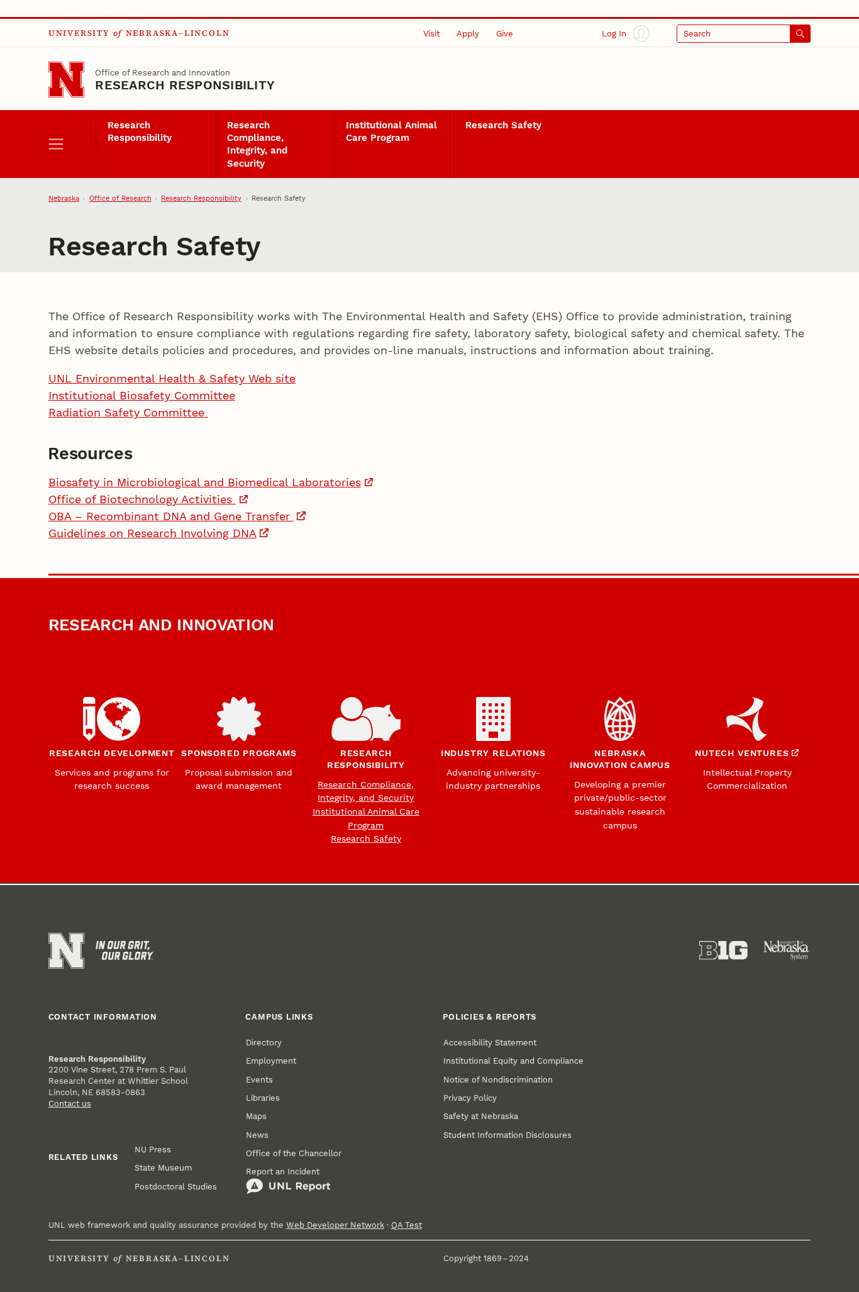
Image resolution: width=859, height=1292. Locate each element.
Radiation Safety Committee (128, 412)
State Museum (163, 1167)
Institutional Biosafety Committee (141, 395)
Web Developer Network (335, 1225)
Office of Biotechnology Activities (142, 499)
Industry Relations (493, 753)
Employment (271, 1060)
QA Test (406, 1225)
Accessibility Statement (489, 1042)
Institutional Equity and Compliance (513, 1060)
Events (259, 1079)
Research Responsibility (185, 84)
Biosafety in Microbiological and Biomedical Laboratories (204, 482)
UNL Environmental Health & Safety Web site (172, 378)
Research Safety (503, 125)
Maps (256, 1116)
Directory (264, 1042)
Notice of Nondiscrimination (498, 1079)
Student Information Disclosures (507, 1135)
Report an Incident (282, 1171)
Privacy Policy (470, 1098)
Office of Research (120, 198)
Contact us (69, 1103)
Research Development (112, 753)
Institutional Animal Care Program (391, 131)
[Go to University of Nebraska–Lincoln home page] (66, 79)
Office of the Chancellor (293, 1153)
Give (504, 33)
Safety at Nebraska (480, 1116)
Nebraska (63, 198)
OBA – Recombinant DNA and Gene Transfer (171, 516)
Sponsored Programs (239, 753)
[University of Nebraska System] (787, 950)
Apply (468, 33)
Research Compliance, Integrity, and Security (257, 144)
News (257, 1135)
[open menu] (72, 144)
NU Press (153, 1149)
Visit (431, 33)
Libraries (263, 1098)
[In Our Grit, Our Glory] (124, 950)
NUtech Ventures (742, 753)
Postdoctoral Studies (176, 1186)
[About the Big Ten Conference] (723, 950)
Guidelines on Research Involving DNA (152, 533)
